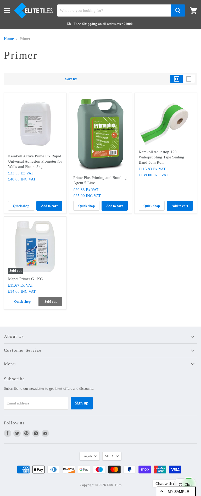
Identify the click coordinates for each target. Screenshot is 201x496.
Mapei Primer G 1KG (25, 279)
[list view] (189, 79)
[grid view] (176, 79)
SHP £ (109, 456)
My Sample (178, 491)
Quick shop (21, 206)
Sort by (71, 79)
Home (9, 38)
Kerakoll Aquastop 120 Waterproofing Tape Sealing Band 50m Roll (161, 157)
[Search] (178, 10)
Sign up (81, 403)
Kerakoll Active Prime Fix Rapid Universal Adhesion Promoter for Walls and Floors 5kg (35, 161)
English (87, 456)
